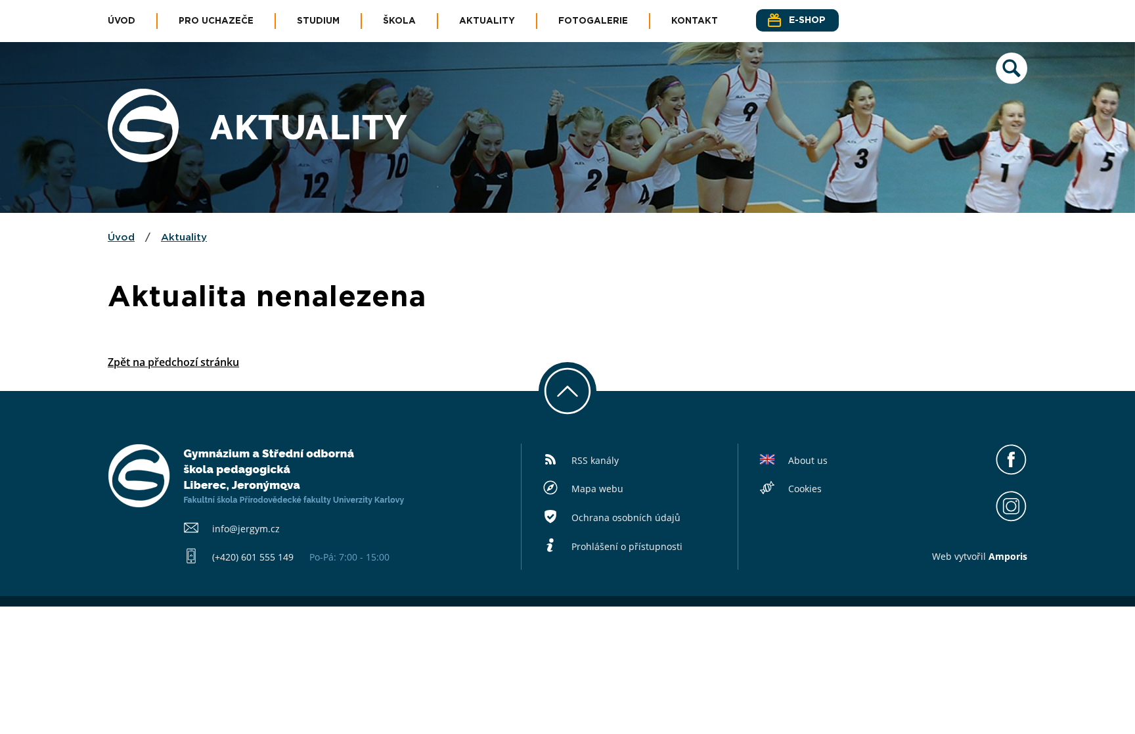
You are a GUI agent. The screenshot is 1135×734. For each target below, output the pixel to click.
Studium (318, 21)
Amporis (1008, 556)
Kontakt (694, 21)
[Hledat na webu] (1011, 80)
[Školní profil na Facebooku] (1011, 472)
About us (808, 460)
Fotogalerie (593, 21)
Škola (399, 21)
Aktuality (487, 21)
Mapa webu (597, 488)
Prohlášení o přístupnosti (626, 546)
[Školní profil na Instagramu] (1011, 518)
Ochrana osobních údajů (625, 517)
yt (963, 556)
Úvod (121, 21)
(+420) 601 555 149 (253, 557)
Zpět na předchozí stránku (173, 362)
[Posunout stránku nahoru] (567, 391)
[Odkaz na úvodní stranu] (143, 158)
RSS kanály (595, 460)
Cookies (805, 488)
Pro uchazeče (216, 21)
